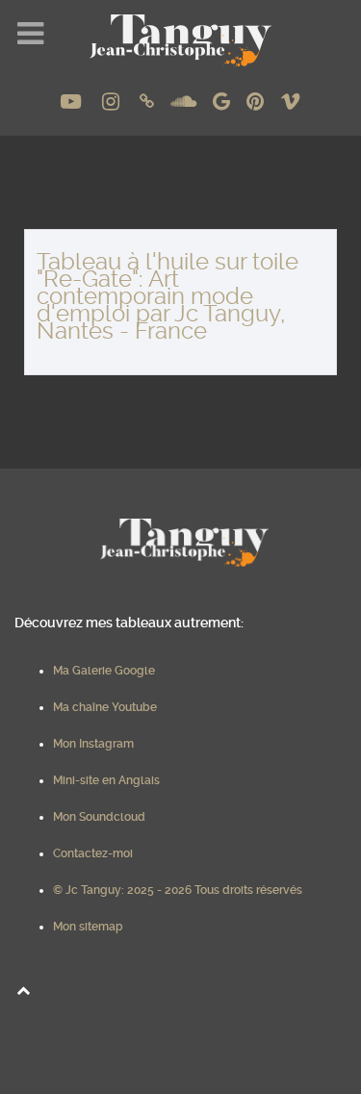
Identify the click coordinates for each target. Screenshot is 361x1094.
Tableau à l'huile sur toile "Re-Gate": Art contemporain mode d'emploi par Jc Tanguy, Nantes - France (167, 296)
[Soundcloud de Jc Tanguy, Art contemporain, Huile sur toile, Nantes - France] (186, 101)
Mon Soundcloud (99, 817)
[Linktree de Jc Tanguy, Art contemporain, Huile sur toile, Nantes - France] (149, 101)
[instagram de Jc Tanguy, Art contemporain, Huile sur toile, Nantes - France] (112, 101)
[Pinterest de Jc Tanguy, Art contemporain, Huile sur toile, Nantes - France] (256, 101)
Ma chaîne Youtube (105, 707)
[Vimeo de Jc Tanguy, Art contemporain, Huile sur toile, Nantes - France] (289, 101)
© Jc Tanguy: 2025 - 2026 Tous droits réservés (177, 890)
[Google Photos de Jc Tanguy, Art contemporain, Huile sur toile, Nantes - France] (224, 101)
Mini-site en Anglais (106, 780)
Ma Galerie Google (104, 670)
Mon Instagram (93, 744)
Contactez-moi (93, 853)
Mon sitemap (88, 926)
